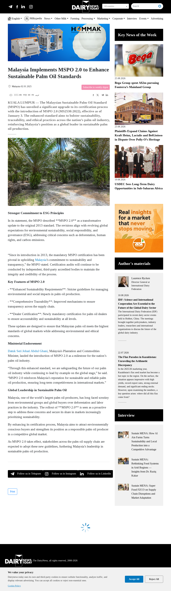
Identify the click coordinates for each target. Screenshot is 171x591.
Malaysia (40, 260)
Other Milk (60, 18)
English (15, 18)
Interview (132, 18)
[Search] (160, 6)
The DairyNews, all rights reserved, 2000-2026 (55, 560)
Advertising (157, 18)
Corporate (117, 18)
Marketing (102, 18)
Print (12, 491)
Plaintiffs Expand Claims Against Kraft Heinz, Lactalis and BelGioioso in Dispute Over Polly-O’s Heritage (138, 135)
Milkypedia (35, 18)
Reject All (154, 579)
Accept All (134, 579)
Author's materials (134, 263)
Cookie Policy (14, 585)
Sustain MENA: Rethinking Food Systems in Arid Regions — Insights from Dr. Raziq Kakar (145, 467)
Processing (87, 18)
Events (142, 18)
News (47, 18)
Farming (74, 18)
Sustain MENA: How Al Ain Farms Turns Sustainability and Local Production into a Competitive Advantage (144, 441)
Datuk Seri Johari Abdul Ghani (28, 351)
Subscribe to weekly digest (95, 87)
